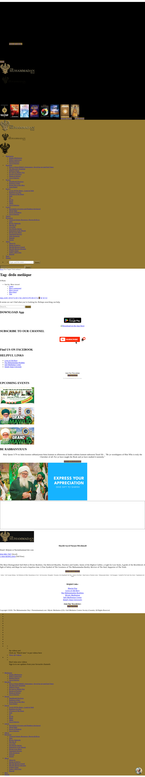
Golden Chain (14, 251)
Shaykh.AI (12, 225)
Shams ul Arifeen (15, 176)
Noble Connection (15, 160)
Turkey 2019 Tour (15, 252)
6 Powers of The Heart (16, 194)
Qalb (10, 196)
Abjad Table (13, 211)
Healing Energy (14, 161)
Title (10, 294)
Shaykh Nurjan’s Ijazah (17, 247)
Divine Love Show (15, 232)
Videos (8, 216)
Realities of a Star (15, 192)
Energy (8, 189)
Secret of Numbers (15, 212)
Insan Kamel (13, 187)
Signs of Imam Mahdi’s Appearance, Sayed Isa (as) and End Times (31, 167)
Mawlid (11, 254)
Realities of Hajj (14, 183)
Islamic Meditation (15, 158)
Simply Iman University (13, 367)
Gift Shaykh (79, 118)
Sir (10, 198)
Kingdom (9, 165)
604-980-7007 (6, 554)
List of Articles (14, 163)
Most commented (15, 288)
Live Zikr (12, 227)
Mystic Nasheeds (15, 223)
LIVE (2, 62)
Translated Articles (15, 234)
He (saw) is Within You (17, 172)
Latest (11, 286)
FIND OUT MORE (72, 571)
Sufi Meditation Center (13, 365)
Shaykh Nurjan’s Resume (17, 249)
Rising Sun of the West (17, 185)
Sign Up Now (73, 375)
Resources (9, 218)
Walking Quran (14, 171)
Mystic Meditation (72, 595)
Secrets (8, 180)
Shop (7, 256)
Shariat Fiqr (72, 588)
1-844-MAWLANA (7, 556)
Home (1, 269)
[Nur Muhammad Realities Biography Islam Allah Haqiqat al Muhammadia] (72, 80)
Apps (11, 221)
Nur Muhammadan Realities (15, 363)
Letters (8, 207)
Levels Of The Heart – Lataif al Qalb (21, 191)
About (8, 241)
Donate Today (66, 118)
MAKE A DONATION (72, 461)
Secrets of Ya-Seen (15, 174)
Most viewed (13, 290)
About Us (12, 243)
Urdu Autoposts (14, 236)
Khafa (11, 201)
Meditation (10, 156)
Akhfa (11, 203)
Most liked (13, 292)
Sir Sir (11, 200)
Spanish (11, 238)
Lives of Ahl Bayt (11, 361)
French (11, 240)
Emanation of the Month (17, 231)
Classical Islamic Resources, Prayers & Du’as (24, 220)
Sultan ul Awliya (14, 245)
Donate (8, 258)
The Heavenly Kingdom (17, 169)
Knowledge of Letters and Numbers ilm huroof (25, 209)
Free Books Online (15, 229)
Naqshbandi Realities (16, 181)
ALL (2, 298)
